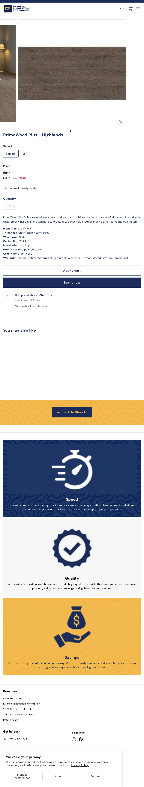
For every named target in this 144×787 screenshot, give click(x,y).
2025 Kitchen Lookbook (17, 709)
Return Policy (11, 720)
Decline (95, 776)
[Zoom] (120, 121)
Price (6, 166)
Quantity (9, 198)
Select (7, 146)
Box (24, 153)
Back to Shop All (75, 412)
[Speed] (72, 469)
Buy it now (72, 282)
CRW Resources (12, 698)
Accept (59, 776)
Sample (10, 153)
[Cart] (130, 8)
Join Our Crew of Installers (18, 714)
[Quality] (72, 548)
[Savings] (72, 627)
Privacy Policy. (80, 765)
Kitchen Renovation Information (21, 703)
